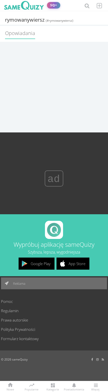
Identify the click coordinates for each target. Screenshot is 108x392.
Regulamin (10, 310)
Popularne (31, 388)
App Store (77, 263)
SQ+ (53, 5)
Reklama (18, 283)
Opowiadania (20, 33)
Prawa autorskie (14, 320)
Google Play (40, 263)
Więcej (95, 389)
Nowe (10, 389)
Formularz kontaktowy (20, 338)
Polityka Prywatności (18, 329)
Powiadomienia (74, 389)
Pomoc (7, 301)
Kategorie (52, 389)
